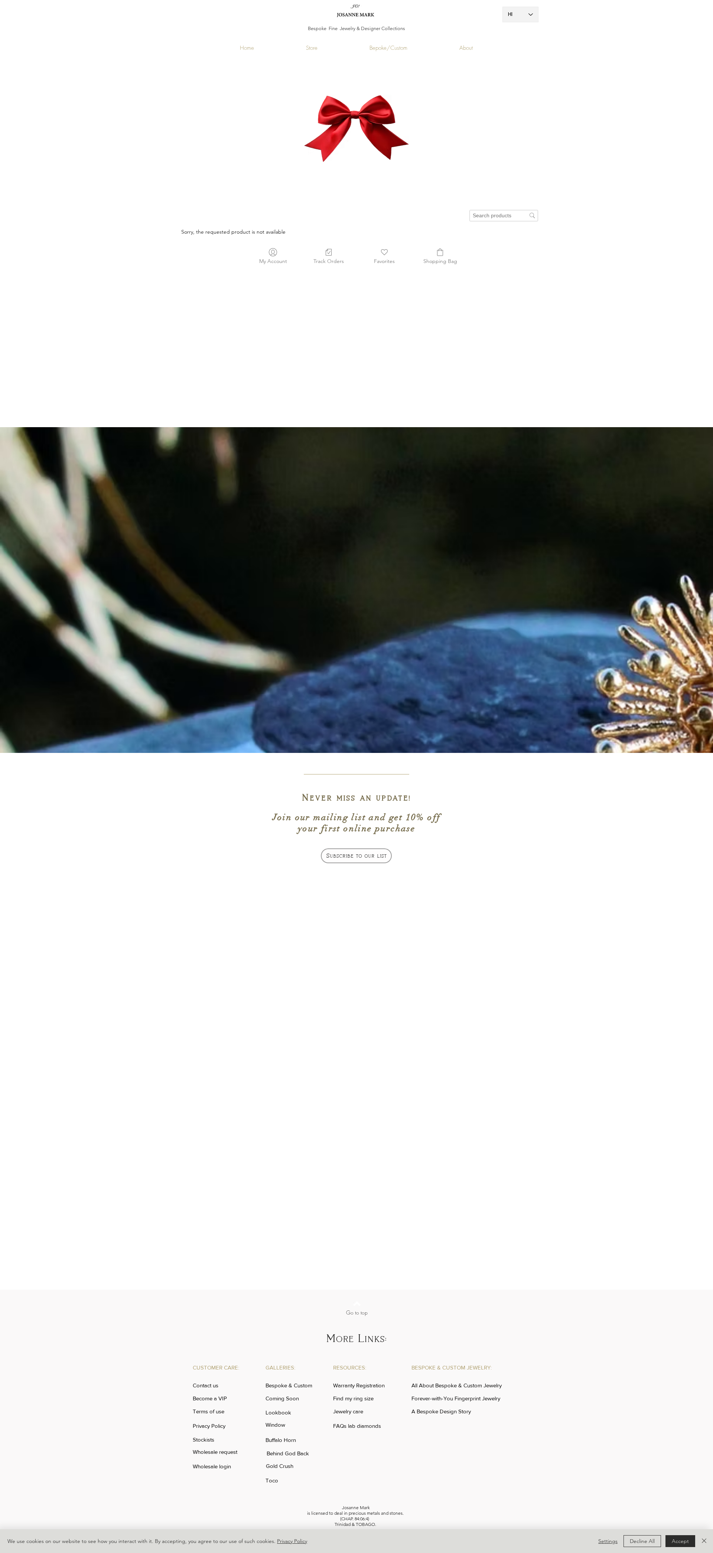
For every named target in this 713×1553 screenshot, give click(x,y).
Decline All (642, 1541)
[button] (356, 855)
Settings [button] (608, 1541)
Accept (680, 1541)
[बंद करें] (704, 1541)
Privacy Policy (292, 1541)
